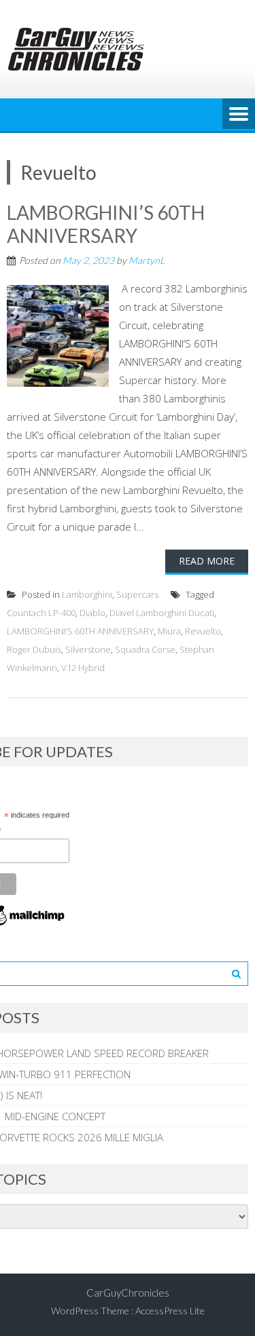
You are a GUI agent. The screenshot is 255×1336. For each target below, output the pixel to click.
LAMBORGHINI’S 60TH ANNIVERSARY (106, 224)
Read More (207, 560)
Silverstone (88, 649)
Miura (169, 631)
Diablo (92, 613)
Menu (238, 114)
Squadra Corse (145, 649)
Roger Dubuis (34, 649)
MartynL (147, 260)
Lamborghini (87, 594)
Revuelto (203, 631)
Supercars (137, 594)
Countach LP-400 (41, 613)
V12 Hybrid (83, 668)
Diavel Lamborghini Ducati (161, 613)
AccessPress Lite (170, 1310)
